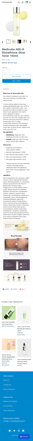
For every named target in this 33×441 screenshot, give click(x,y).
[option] (8, 41)
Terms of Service (8, 389)
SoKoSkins (7, 2)
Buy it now (16, 81)
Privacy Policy (7, 406)
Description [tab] (6, 89)
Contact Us (7, 384)
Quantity (4, 67)
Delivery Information (10, 401)
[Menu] (30, 2)
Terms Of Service (8, 410)
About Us (6, 380)
